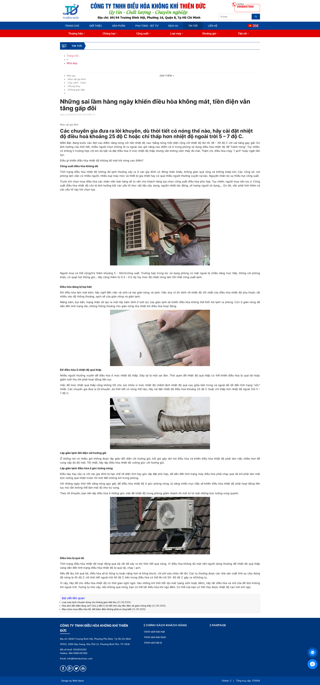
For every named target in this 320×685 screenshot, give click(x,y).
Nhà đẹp (72, 63)
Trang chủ (72, 25)
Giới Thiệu (95, 25)
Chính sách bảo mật (154, 631)
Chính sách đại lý (153, 642)
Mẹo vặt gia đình (77, 79)
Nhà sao (71, 75)
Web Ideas (78, 680)
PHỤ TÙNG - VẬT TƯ (146, 25)
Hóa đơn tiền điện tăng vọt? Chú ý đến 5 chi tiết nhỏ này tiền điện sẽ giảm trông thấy (106, 605)
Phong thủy (74, 86)
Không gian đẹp (76, 89)
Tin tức (193, 25)
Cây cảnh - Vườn (77, 82)
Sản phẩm (118, 25)
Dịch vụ (173, 25)
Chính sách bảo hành (155, 637)
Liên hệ (212, 25)
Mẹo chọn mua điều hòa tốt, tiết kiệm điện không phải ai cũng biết (96, 609)
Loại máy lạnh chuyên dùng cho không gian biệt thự (89, 602)
